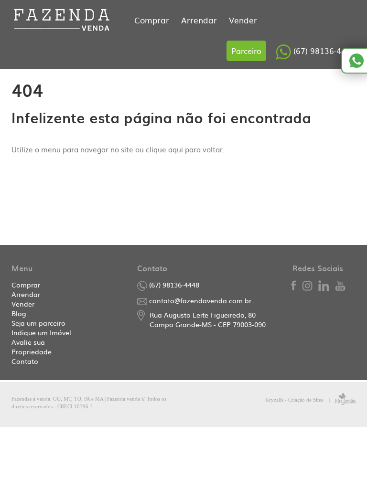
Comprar (153, 20)
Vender (243, 20)
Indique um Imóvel (41, 332)
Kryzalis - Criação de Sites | (300, 400)
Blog (18, 313)
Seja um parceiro (38, 323)
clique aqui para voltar (184, 149)
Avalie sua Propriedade (31, 346)
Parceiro (246, 50)
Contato (24, 361)
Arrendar (200, 20)
